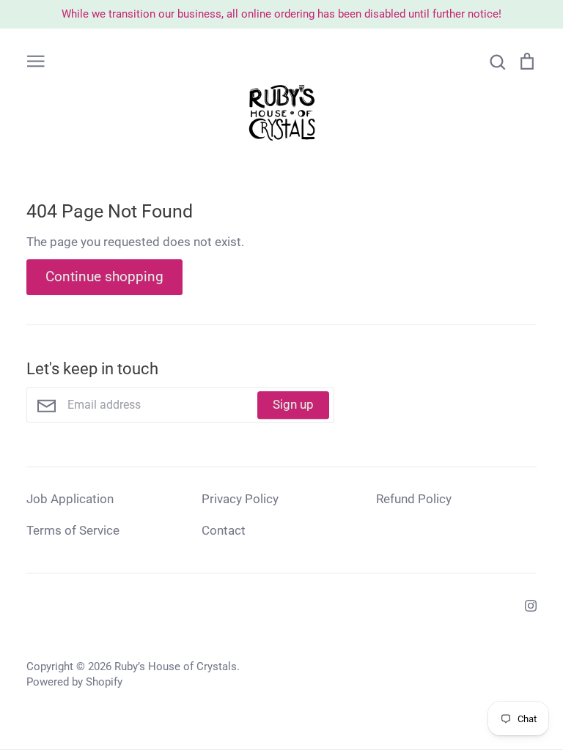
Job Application (70, 498)
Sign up (293, 404)
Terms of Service (72, 530)
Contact (224, 530)
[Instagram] (525, 605)
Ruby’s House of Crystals (175, 666)
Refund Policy (414, 498)
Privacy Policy (240, 498)
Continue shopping (104, 276)
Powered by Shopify (74, 681)
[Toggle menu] (35, 60)
